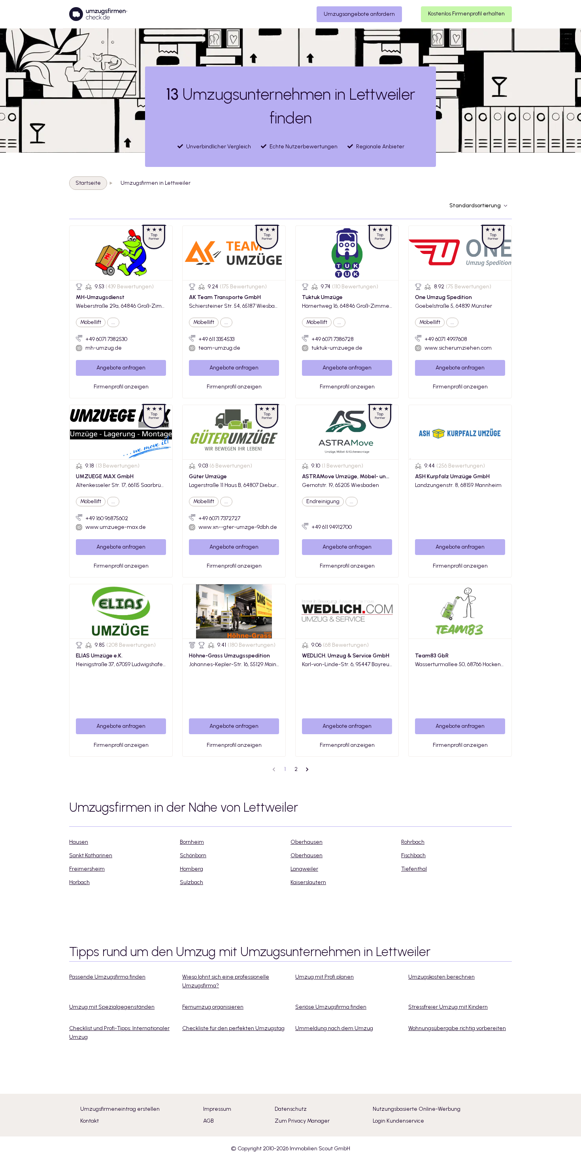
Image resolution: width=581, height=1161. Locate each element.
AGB (208, 1120)
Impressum (217, 1109)
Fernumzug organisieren (212, 1007)
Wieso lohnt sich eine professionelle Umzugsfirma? (225, 981)
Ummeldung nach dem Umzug (334, 1028)
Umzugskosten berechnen (441, 976)
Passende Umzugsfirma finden (107, 976)
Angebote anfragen (120, 367)
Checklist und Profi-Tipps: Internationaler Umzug (119, 1032)
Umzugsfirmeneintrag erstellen (120, 1109)
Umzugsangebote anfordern (359, 14)
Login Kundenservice (398, 1120)
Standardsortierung (475, 205)
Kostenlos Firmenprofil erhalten (466, 13)
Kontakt (89, 1120)
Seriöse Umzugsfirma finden (330, 1007)
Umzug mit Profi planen (324, 976)
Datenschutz (291, 1109)
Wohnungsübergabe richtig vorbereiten (457, 1028)
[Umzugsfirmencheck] (98, 14)
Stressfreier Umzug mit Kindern (448, 1007)
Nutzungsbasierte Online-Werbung (416, 1109)
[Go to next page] (307, 769)
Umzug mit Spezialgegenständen (112, 1007)
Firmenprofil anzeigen (121, 386)
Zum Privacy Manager (302, 1120)
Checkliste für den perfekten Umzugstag (233, 1028)
